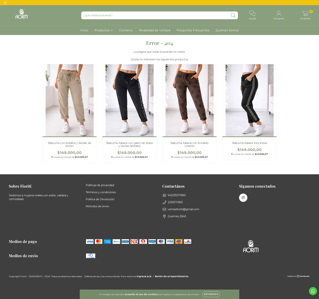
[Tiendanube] (298, 276)
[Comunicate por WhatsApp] (313, 291)
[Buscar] (233, 15)
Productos (103, 30)
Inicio (84, 30)
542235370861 (177, 195)
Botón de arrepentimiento (171, 276)
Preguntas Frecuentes (193, 30)
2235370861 (175, 202)
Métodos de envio (97, 206)
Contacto (126, 30)
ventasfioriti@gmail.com (183, 209)
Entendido (211, 294)
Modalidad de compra (154, 30)
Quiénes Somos (227, 30)
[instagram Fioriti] (5, 2)
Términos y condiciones (101, 192)
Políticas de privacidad (100, 185)
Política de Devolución (100, 199)
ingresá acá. (144, 276)
